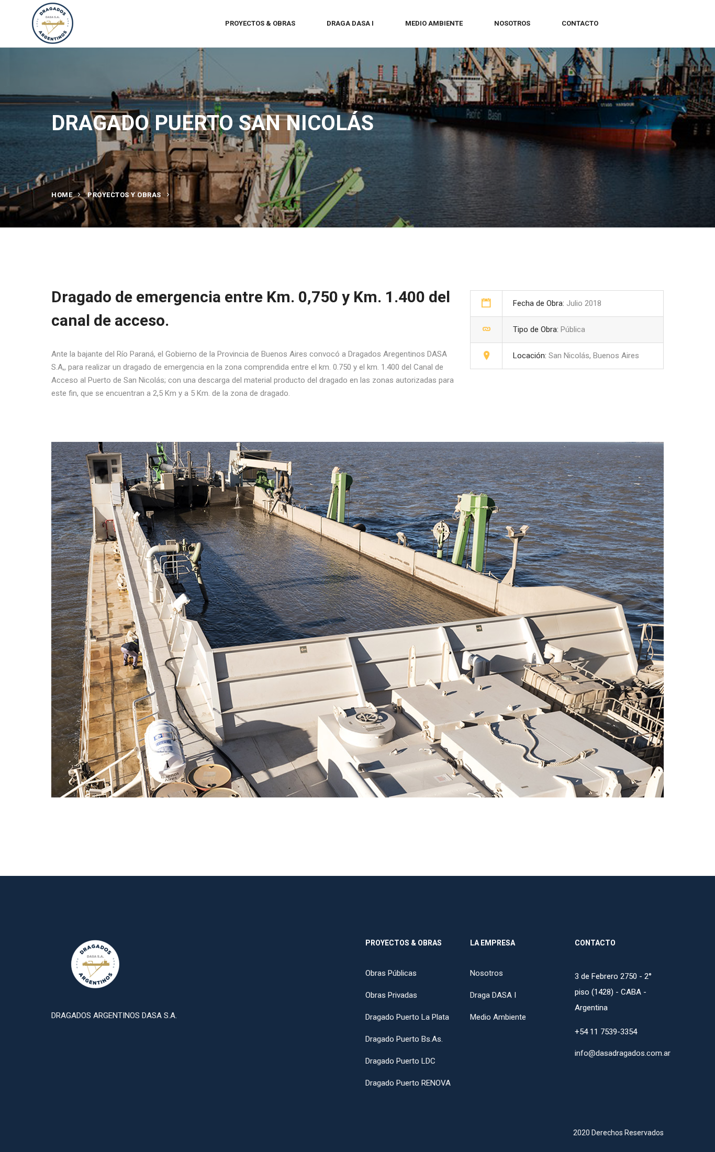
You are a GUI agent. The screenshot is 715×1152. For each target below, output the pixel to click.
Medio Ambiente (498, 1017)
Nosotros (486, 973)
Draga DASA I (493, 995)
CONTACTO (580, 23)
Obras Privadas (391, 995)
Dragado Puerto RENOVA (408, 1083)
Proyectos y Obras (124, 195)
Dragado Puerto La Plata (407, 1017)
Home (61, 195)
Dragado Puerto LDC (400, 1061)
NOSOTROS (512, 23)
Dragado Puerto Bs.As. (404, 1039)
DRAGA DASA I (350, 23)
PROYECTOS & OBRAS (260, 23)
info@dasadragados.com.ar (623, 1053)
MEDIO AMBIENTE (434, 23)
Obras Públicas (391, 973)
